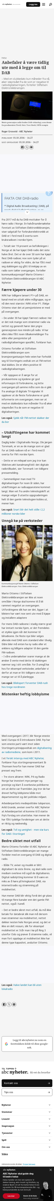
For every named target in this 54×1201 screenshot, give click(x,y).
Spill (4, 1140)
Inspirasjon (8, 1126)
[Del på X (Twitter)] (27, 147)
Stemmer (7, 1111)
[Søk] (50, 4)
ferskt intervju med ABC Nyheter (24, 758)
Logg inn (33, 4)
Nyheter (6, 1104)
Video (5, 1154)
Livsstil (6, 1118)
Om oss (6, 1147)
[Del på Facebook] (22, 147)
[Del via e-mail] (31, 147)
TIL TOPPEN (8, 1068)
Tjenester (7, 1133)
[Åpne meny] (43, 4)
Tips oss (8, 1092)
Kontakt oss (11, 1083)
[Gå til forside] (13, 4)
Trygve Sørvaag (29, 1164)
